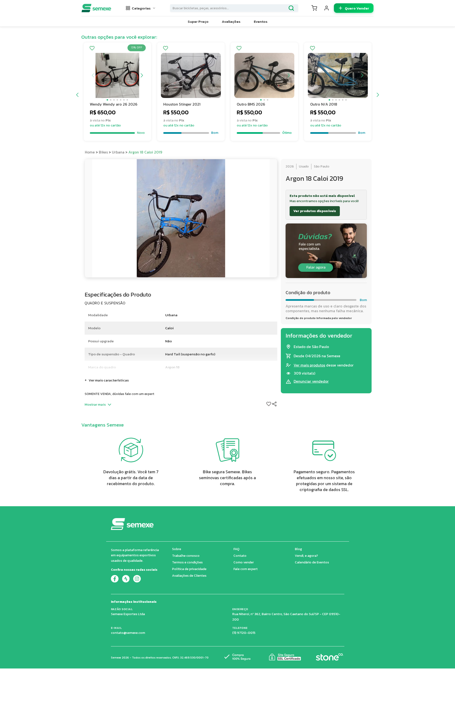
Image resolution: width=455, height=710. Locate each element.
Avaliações (231, 21)
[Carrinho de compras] (314, 8)
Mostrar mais (95, 404)
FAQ (236, 549)
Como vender (243, 562)
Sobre (176, 549)
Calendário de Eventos (312, 562)
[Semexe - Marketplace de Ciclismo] (96, 8)
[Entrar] (327, 8)
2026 (290, 166)
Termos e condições (187, 562)
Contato (239, 555)
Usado (304, 166)
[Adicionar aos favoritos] (92, 48)
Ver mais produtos (309, 365)
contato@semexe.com (128, 632)
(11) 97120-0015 (243, 632)
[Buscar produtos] (291, 8)
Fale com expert (245, 568)
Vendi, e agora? (306, 555)
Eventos (261, 21)
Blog (298, 549)
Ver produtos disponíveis (314, 211)
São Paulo (321, 166)
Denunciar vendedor (311, 381)
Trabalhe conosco (186, 555)
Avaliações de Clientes (189, 575)
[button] (140, 8)
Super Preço (198, 21)
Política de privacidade (189, 568)
